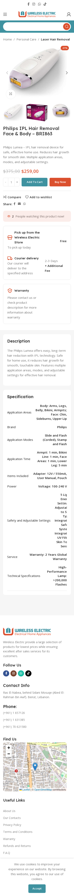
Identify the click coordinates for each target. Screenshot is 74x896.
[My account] (69, 14)
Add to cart (35, 182)
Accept (37, 888)
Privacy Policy (12, 825)
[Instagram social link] (34, 4)
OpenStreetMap (43, 789)
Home (7, 39)
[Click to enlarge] (10, 94)
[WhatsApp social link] (39, 4)
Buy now (60, 182)
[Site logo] (37, 14)
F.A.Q (6, 853)
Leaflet (26, 789)
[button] (35, 767)
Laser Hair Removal (55, 39)
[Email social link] (19, 204)
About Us (9, 811)
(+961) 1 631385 (14, 720)
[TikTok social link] (45, 4)
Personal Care (26, 39)
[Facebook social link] (28, 4)
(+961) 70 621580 (15, 727)
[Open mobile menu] (5, 14)
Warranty (9, 839)
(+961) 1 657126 (14, 713)
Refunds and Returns (17, 846)
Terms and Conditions (17, 832)
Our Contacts (12, 818)
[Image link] (27, 631)
